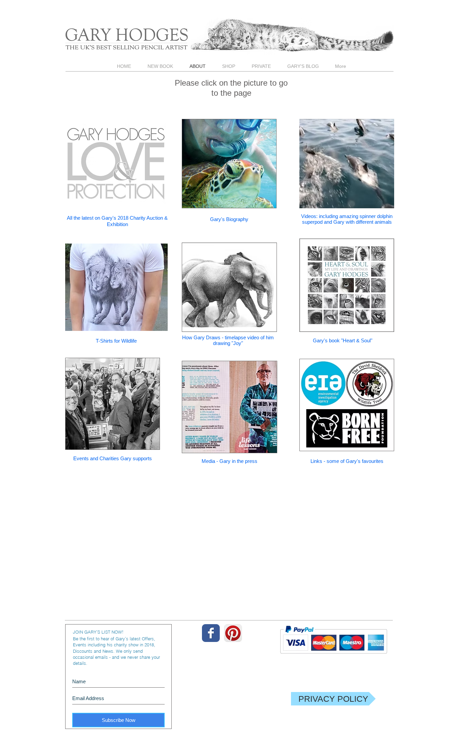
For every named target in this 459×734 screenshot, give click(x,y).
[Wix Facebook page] (211, 633)
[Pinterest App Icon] (233, 633)
